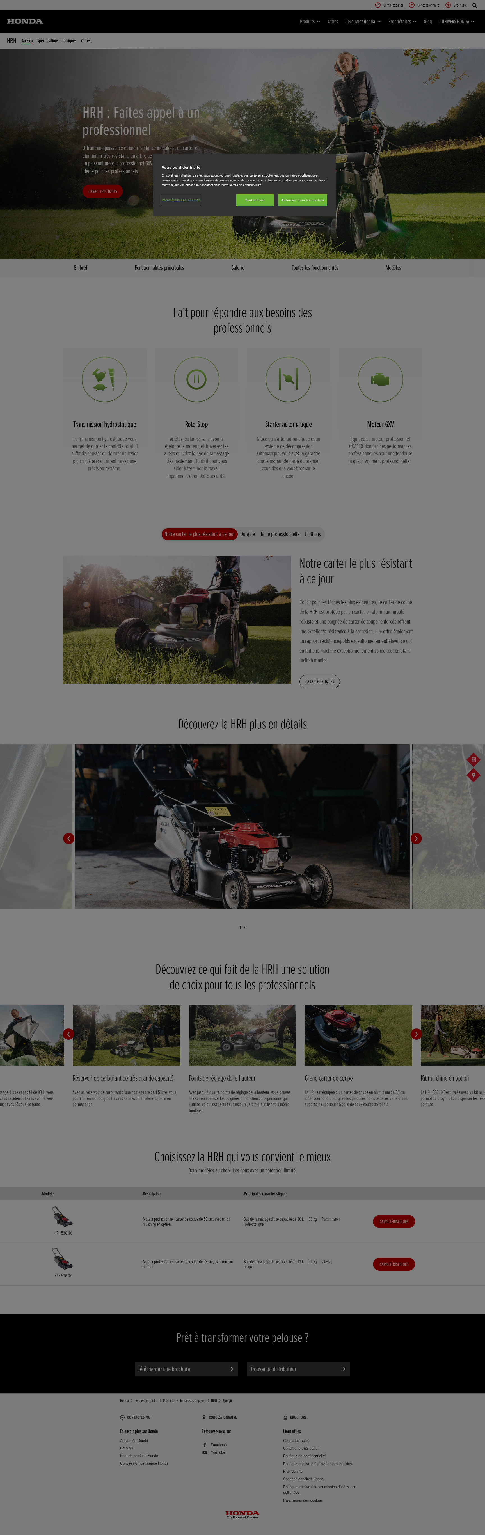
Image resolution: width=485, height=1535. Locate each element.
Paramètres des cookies (181, 199)
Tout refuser (255, 200)
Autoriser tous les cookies (302, 200)
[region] (244, 185)
